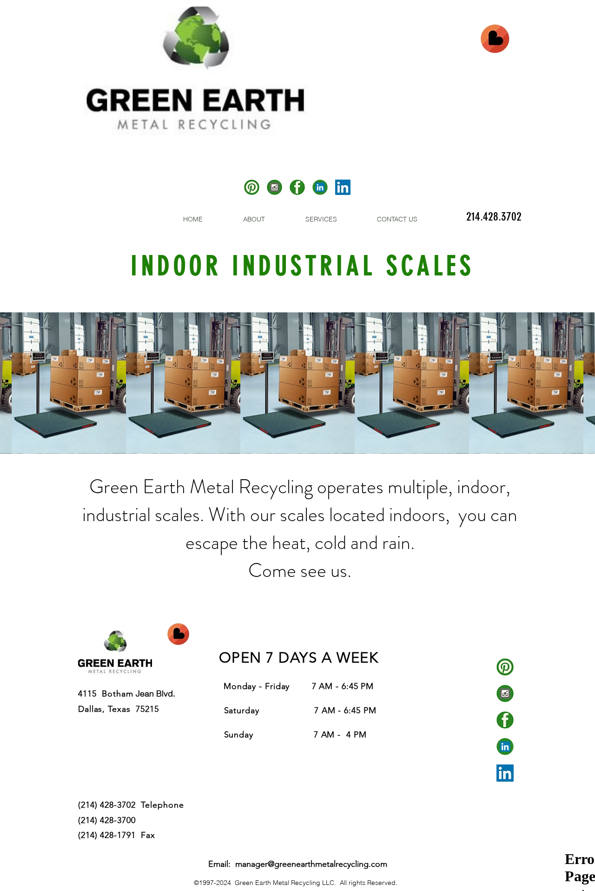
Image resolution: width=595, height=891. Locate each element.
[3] (274, 187)
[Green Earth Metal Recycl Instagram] (505, 693)
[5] (251, 187)
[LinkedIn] (342, 187)
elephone (167, 805)
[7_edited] (320, 187)
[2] (297, 187)
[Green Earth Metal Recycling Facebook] (505, 720)
